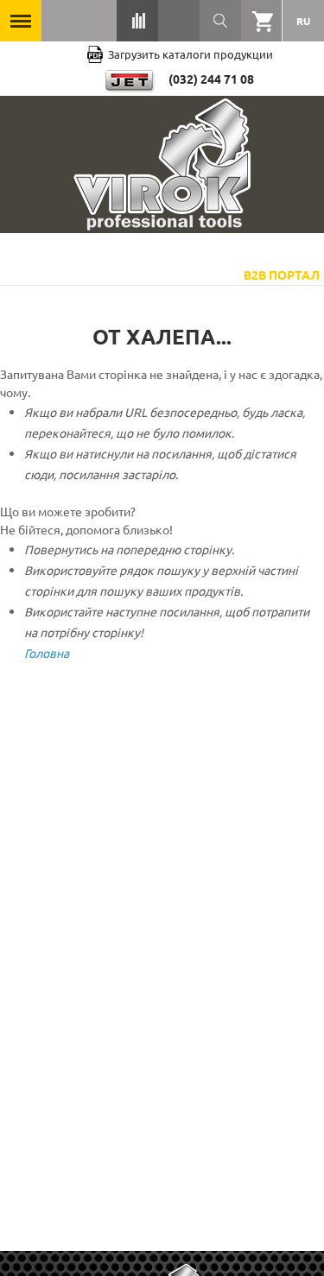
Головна (46, 652)
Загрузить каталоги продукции (190, 54)
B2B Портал (282, 274)
